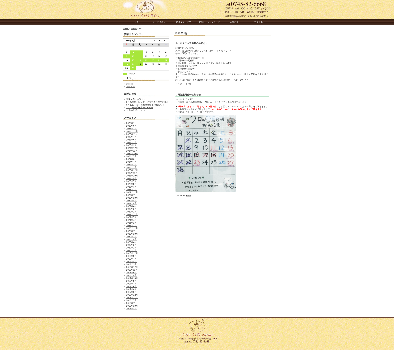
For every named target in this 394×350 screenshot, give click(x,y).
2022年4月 (131, 206)
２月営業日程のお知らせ (188, 94)
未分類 (188, 84)
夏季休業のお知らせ (136, 99)
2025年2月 (131, 145)
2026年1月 (131, 129)
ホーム (126, 29)
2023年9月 (131, 178)
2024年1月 (131, 167)
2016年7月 (131, 300)
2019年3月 (131, 264)
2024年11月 (132, 151)
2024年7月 (131, 156)
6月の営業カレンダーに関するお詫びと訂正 (147, 102)
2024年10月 (132, 153)
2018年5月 (131, 275)
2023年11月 (132, 173)
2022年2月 (131, 212)
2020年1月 (131, 250)
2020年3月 (131, 245)
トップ (135, 22)
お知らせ (130, 86)
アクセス (258, 22)
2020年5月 (131, 239)
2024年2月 (131, 165)
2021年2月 (131, 223)
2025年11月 (132, 134)
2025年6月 (131, 140)
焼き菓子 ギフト (184, 22)
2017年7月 (131, 284)
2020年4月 (131, 242)
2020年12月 (132, 228)
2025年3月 (131, 142)
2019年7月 (131, 259)
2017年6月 (131, 286)
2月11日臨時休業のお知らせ (139, 107)
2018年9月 (131, 273)
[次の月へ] (166, 41)
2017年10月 (132, 278)
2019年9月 (131, 256)
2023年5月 (131, 184)
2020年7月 (131, 237)
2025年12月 (132, 131)
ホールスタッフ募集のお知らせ (191, 43)
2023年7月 (131, 181)
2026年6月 (131, 126)
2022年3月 (131, 209)
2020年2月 (131, 248)
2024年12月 (132, 148)
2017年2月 (131, 292)
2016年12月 (132, 295)
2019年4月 (131, 261)
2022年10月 (132, 198)
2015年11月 (132, 303)
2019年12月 (132, 253)
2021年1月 (131, 225)
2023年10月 (132, 176)
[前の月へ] (152, 41)
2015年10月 (132, 306)
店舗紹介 (234, 22)
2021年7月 (131, 217)
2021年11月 (132, 214)
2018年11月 (132, 270)
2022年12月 (132, 192)
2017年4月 (131, 289)
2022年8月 (131, 201)
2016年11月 (132, 297)
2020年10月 (132, 234)
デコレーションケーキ (209, 22)
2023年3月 (131, 187)
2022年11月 (132, 195)
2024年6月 (131, 159)
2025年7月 (131, 137)
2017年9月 (131, 281)
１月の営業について (136, 110)
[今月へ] (159, 41)
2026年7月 (131, 123)
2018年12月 (132, 267)
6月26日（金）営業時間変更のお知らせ (145, 105)
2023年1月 (131, 189)
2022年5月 (131, 203)
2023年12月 (132, 170)
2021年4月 (131, 220)
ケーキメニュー (160, 22)
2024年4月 (131, 162)
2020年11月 (132, 231)
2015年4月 (131, 309)
